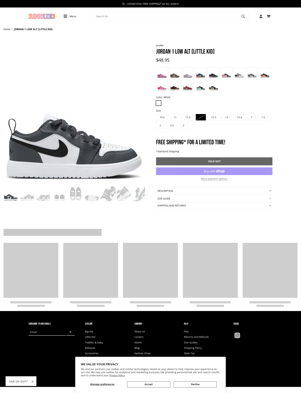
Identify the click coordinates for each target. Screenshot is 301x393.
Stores (138, 342)
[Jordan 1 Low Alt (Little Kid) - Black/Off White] (213, 73)
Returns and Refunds (196, 337)
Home (6, 29)
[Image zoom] (74, 114)
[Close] (32, 381)
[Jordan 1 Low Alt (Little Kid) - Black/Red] (200, 73)
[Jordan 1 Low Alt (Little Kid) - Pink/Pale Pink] (162, 85)
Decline (195, 384)
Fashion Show (142, 353)
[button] (214, 161)
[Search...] (243, 16)
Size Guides (191, 342)
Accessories (92, 353)
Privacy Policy (117, 375)
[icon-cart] (268, 16)
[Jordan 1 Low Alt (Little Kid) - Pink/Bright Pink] (162, 73)
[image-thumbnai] (10, 193)
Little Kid (90, 337)
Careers (139, 337)
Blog (137, 347)
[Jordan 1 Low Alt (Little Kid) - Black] (174, 85)
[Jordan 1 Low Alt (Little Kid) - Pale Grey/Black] (174, 73)
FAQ (186, 331)
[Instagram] (237, 335)
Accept (149, 384)
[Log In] (261, 16)
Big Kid (89, 331)
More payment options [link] (214, 179)
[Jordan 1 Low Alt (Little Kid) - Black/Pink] (226, 73)
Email (33, 332)
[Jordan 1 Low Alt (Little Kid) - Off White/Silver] (187, 73)
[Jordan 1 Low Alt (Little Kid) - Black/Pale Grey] (239, 73)
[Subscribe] (70, 332)
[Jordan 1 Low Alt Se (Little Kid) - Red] (187, 85)
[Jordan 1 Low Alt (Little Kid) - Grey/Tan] (252, 73)
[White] (158, 103)
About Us (139, 331)
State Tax (189, 353)
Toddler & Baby (94, 342)
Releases (90, 347)
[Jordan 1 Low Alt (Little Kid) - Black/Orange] (265, 73)
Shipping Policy (193, 347)
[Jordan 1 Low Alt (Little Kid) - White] (200, 85)
